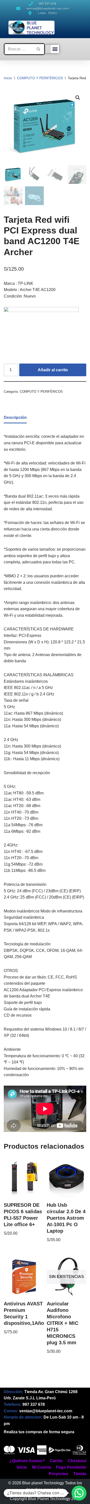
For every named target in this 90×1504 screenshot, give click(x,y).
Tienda (79, 1474)
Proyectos (58, 1474)
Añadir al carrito (53, 370)
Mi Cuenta (41, 1467)
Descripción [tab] (15, 417)
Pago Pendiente (71, 1467)
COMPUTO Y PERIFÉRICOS (40, 78)
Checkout (77, 1461)
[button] (55, 49)
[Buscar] (38, 49)
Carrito (56, 1461)
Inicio (8, 78)
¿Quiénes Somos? (27, 1461)
